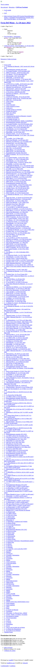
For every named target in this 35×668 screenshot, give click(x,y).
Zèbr (20, 42)
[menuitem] (5, 13)
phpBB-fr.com (11, 663)
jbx (7, 38)
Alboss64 (25, 663)
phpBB (11, 660)
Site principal (4, 7)
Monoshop (12, 7)
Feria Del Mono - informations (12, 36)
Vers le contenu (5, 4)
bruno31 (21, 52)
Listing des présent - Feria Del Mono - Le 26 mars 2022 (19, 45)
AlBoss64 (8, 47)
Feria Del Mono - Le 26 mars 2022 (16, 23)
